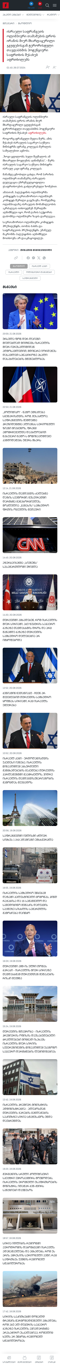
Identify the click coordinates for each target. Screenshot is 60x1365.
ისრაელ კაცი (39, 266)
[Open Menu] (54, 5)
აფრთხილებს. (37, 133)
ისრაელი (13, 272)
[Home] (6, 5)
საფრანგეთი (30, 278)
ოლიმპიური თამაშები (39, 272)
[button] (13, 15)
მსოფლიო (25, 23)
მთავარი (8, 23)
